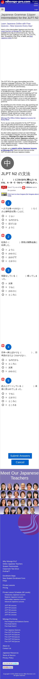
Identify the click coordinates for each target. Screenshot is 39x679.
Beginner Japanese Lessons (14, 597)
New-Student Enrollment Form (14, 578)
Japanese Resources (10, 653)
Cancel (20, 462)
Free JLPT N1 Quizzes (12, 632)
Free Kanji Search (10, 626)
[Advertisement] (19, 59)
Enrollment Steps (9, 576)
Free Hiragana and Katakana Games (17, 621)
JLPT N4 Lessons (10, 608)
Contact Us (7, 648)
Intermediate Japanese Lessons (15, 599)
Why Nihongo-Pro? (10, 561)
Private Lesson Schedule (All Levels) (16, 592)
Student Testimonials (10, 566)
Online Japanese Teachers (12, 564)
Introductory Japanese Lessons (15, 595)
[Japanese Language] (8, 668)
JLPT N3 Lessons (10, 610)
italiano (36, 5)
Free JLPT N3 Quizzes (12, 637)
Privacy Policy (8, 658)
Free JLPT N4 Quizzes (12, 639)
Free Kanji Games (11, 624)
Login (36, 9)
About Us (6, 646)
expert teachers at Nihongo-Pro (11, 31)
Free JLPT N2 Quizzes (12, 634)
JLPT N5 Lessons (10, 605)
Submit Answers (20, 455)
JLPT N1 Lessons (10, 614)
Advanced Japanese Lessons (14, 601)
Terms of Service (9, 655)
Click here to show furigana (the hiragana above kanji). (23, 195)
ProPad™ (6, 571)
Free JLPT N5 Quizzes (12, 641)
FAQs (5, 581)
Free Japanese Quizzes (12, 630)
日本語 (36, 3)
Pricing (5, 588)
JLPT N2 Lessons (10, 612)
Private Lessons (9, 585)
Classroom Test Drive (11, 569)
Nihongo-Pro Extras (10, 619)
